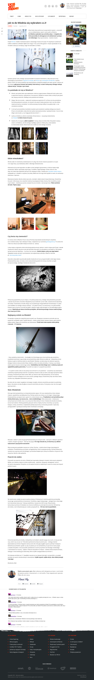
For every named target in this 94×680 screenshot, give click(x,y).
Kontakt (71, 16)
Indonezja (32, 655)
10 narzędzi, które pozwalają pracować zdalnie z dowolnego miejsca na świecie (79, 68)
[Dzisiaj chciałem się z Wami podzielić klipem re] (69, 34)
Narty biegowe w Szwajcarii (17, 652)
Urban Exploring (14, 639)
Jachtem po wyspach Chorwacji (17, 649)
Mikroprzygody (14, 642)
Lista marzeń (51, 16)
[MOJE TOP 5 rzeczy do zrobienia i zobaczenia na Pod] (76, 41)
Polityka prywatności (75, 652)
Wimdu (13, 41)
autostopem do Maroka (48, 80)
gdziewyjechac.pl (50, 241)
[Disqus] (37, 610)
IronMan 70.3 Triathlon (16, 647)
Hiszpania (32, 652)
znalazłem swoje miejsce (54, 171)
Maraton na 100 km (55, 655)
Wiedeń (15, 118)
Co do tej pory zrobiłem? (76, 642)
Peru (31, 657)
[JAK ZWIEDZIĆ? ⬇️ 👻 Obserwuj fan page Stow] (82, 28)
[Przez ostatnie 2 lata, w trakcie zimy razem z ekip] (76, 28)
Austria (10, 26)
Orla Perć (52, 652)
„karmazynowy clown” (15, 255)
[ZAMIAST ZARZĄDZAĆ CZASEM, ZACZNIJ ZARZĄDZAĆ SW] (82, 41)
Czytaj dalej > (79, 8)
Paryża (37, 80)
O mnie (19, 16)
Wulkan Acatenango (55, 639)
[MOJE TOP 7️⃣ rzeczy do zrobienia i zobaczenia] (69, 28)
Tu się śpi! (76, 53)
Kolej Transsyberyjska (35, 649)
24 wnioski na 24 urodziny (78, 73)
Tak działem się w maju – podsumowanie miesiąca (79, 61)
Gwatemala (33, 644)
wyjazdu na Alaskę (28, 80)
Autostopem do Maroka (56, 642)
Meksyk (32, 642)
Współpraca (62, 16)
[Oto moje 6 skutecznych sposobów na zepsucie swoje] (69, 41)
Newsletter (28, 16)
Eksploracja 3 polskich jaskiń (57, 644)
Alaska (31, 639)
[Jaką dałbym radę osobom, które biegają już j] (76, 34)
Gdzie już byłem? (39, 16)
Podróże (15, 26)
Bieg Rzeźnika (53, 649)
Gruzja (31, 647)
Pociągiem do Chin (54, 647)
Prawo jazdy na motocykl (16, 644)
